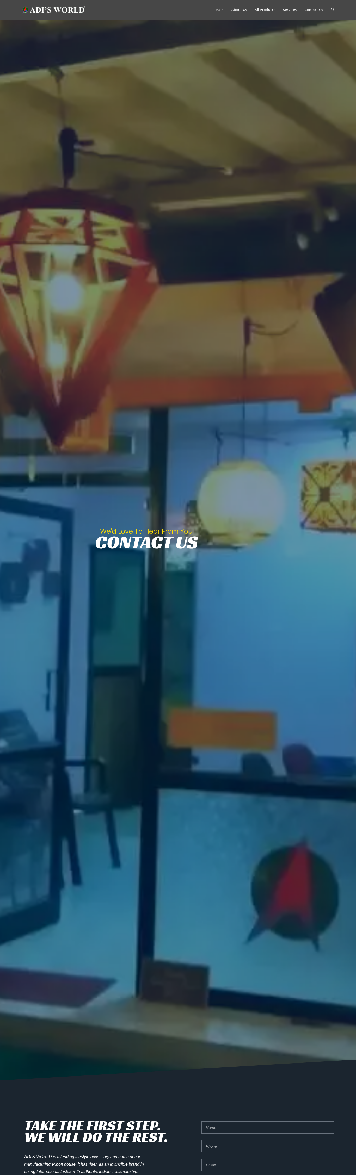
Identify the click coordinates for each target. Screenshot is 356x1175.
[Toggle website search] (332, 9)
